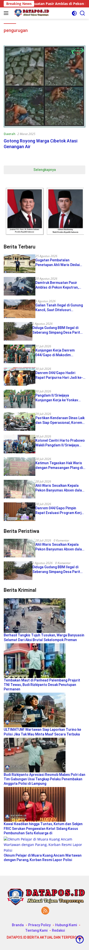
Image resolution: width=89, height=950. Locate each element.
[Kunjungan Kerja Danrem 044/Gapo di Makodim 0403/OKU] (19, 354)
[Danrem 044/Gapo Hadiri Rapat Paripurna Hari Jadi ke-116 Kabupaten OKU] (19, 376)
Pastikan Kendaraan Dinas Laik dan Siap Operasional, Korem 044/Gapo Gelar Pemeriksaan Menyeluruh (60, 420)
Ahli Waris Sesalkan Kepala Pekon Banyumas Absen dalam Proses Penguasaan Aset (60, 488)
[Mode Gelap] (74, 13)
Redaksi (58, 930)
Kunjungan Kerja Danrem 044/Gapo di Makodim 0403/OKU (55, 352)
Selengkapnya (44, 170)
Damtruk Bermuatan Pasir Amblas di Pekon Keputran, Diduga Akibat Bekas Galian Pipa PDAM (57, 285)
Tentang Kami (36, 930)
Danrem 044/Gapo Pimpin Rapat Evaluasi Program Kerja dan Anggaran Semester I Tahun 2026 (59, 510)
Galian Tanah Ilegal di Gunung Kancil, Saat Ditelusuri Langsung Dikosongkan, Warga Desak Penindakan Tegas (59, 307)
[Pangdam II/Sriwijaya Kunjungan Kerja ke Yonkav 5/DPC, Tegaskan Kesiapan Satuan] (19, 399)
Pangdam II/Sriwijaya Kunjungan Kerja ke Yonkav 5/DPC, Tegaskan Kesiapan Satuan (56, 397)
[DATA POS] (30, 13)
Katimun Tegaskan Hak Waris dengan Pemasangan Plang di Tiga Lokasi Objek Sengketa (59, 465)
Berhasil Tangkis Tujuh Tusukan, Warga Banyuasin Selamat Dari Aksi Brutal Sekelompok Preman (44, 637)
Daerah (9, 134)
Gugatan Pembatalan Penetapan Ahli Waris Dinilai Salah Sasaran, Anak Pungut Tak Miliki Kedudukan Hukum (58, 262)
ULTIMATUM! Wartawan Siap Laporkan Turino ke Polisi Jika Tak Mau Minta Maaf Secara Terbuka (42, 732)
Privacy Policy (39, 925)
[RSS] (45, 911)
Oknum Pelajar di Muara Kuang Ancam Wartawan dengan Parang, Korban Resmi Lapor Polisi (43, 857)
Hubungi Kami (66, 925)
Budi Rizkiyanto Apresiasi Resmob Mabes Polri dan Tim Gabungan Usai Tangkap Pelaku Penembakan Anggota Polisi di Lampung (44, 779)
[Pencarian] (82, 13)
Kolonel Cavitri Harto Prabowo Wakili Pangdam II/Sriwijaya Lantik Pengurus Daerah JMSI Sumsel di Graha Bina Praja (60, 442)
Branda (18, 925)
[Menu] (7, 13)
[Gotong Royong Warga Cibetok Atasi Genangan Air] (44, 86)
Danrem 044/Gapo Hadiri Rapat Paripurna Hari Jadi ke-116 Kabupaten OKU (59, 375)
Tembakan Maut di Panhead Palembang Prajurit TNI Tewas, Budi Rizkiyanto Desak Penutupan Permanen (42, 684)
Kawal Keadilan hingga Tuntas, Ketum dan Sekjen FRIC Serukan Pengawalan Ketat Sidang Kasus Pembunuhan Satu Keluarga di (43, 828)
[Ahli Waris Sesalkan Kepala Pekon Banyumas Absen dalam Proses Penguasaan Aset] (19, 489)
